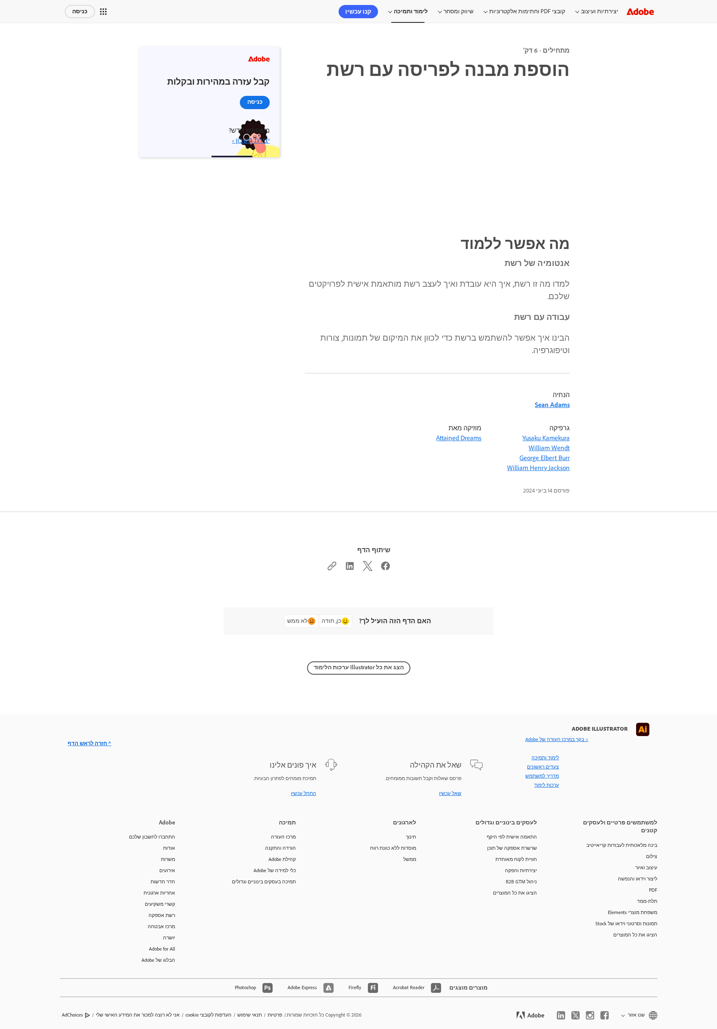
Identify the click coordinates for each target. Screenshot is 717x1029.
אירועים (167, 870)
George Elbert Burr (544, 458)
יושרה (169, 938)
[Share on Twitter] (368, 568)
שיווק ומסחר (458, 11)
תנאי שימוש (249, 1015)
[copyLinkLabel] (332, 568)
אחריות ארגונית (159, 893)
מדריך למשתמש (542, 776)
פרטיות (275, 1015)
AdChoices (72, 1015)
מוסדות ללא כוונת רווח (393, 848)
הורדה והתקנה (280, 848)
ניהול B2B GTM (521, 882)
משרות (168, 859)
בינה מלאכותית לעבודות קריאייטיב (621, 845)
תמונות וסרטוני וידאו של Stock (626, 924)
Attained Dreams (458, 438)
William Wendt (549, 448)
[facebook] (604, 1015)
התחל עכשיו (303, 793)
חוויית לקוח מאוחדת (516, 859)
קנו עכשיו (358, 11)
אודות (169, 848)
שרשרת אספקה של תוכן (512, 848)
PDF (653, 890)
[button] (103, 11)
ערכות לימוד (546, 785)
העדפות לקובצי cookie (208, 1015)
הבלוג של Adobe (158, 960)
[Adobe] (640, 11)
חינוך (411, 837)
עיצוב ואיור (646, 868)
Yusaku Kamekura (546, 438)
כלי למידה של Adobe (275, 870)
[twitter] (575, 1015)
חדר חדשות (163, 882)
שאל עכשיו (450, 793)
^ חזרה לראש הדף (89, 743)
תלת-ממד (647, 901)
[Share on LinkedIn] (350, 568)
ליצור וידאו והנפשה (637, 879)
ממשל (409, 859)
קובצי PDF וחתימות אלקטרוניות (527, 11)
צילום (651, 856)
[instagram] (590, 1015)
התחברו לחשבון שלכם (152, 837)
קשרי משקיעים (160, 904)
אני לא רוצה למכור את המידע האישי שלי (138, 1015)
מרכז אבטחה (161, 926)
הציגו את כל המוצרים (635, 935)
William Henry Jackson (538, 468)
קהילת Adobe (282, 859)
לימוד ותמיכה (411, 11)
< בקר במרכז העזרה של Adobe (556, 739)
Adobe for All (162, 949)
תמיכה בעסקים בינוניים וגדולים (264, 882)
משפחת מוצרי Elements (632, 912)
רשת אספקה (162, 915)
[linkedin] (561, 1015)
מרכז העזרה (283, 837)
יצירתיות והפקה (521, 870)
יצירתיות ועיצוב (599, 11)
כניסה (80, 11)
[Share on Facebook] (385, 568)
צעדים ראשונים (543, 767)
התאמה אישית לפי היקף (512, 837)
